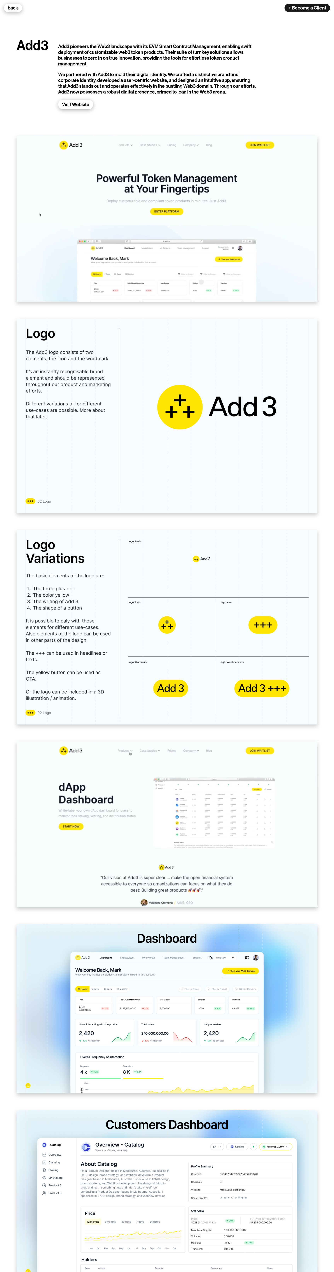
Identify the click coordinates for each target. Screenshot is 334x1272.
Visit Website (75, 104)
